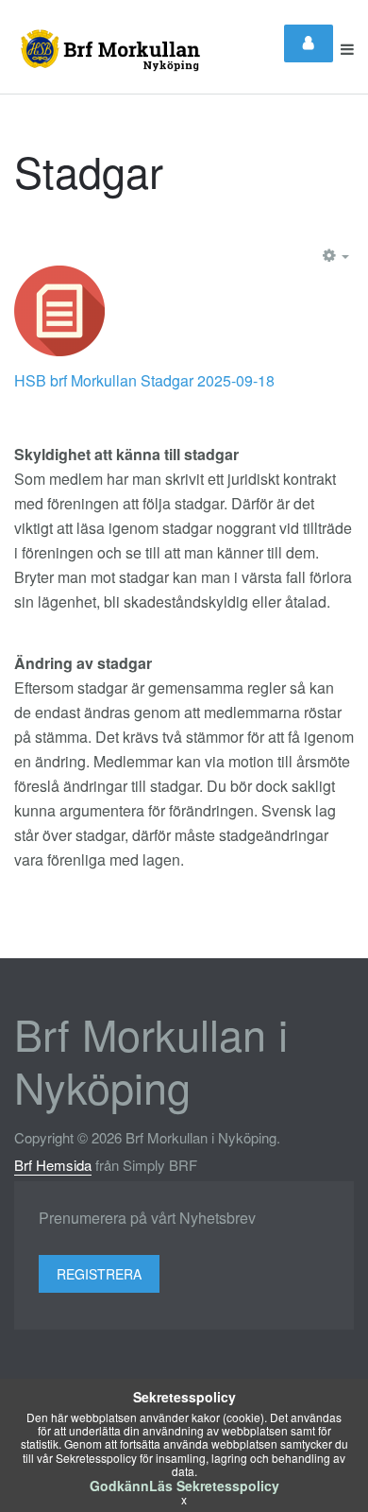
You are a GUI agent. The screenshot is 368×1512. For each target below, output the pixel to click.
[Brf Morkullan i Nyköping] (107, 49)
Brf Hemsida (53, 1165)
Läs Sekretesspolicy (214, 1485)
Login (308, 43)
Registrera (99, 1273)
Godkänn (119, 1485)
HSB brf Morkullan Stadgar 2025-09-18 (144, 380)
